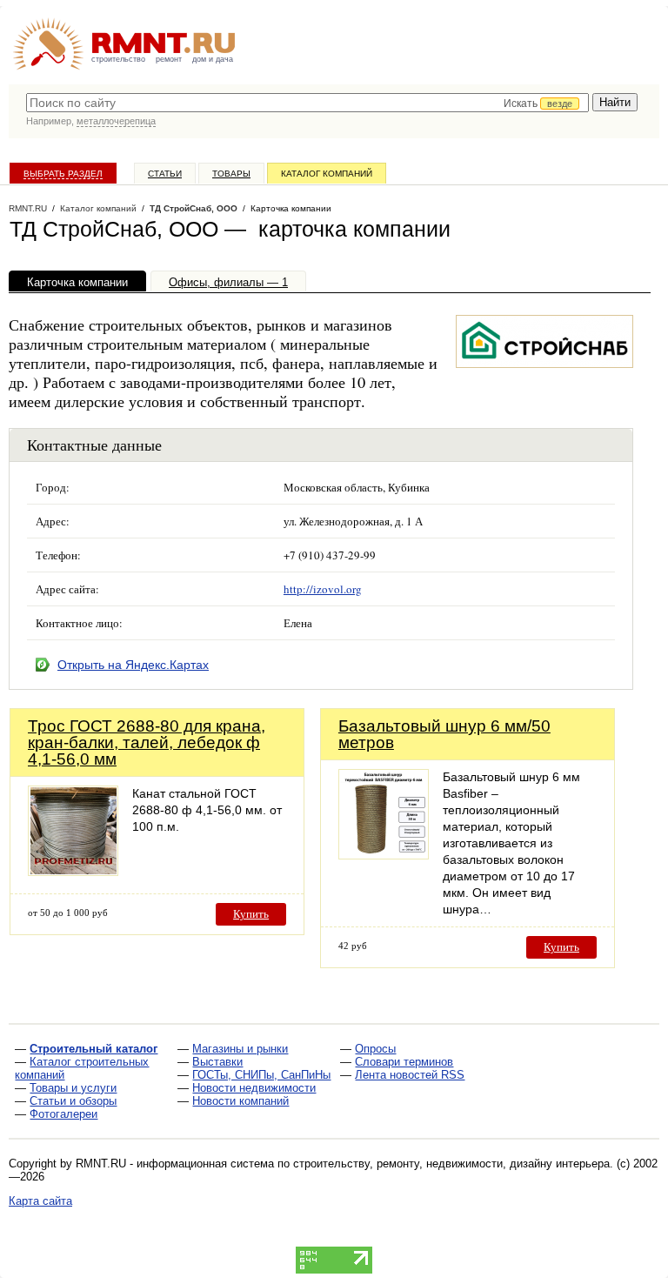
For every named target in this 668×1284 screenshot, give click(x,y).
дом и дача (212, 59)
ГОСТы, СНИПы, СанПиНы (261, 1074)
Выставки (217, 1061)
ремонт (169, 59)
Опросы (375, 1048)
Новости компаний (240, 1100)
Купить (251, 913)
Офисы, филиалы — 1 (228, 282)
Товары (231, 173)
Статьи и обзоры (73, 1100)
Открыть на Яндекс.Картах (133, 665)
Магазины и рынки (240, 1048)
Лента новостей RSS (409, 1074)
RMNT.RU (28, 208)
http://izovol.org (323, 589)
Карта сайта (40, 1200)
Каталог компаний (326, 173)
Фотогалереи (63, 1113)
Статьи (165, 173)
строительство (118, 59)
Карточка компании (77, 282)
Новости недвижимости (254, 1087)
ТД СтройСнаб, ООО (193, 208)
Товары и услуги (73, 1087)
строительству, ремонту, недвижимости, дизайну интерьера (451, 1163)
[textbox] (307, 102)
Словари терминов (404, 1061)
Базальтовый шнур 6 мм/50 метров (444, 734)
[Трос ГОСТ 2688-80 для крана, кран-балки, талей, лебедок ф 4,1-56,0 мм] (73, 871)
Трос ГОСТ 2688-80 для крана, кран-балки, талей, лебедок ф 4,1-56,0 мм (146, 742)
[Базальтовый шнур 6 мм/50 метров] (383, 854)
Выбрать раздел (63, 173)
